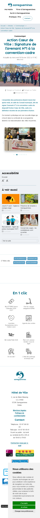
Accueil (3, 26)
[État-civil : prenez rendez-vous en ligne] (28, 331)
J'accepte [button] (24, 503)
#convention (19, 262)
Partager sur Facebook (14, 90)
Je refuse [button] (24, 507)
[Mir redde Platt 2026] (11, 331)
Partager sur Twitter (30, 90)
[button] (3, 142)
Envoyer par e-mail (21, 93)
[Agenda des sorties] (28, 314)
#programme (32, 262)
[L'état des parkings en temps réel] (28, 347)
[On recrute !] (11, 347)
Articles (10, 26)
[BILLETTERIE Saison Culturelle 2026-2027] (11, 297)
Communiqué (20, 26)
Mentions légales (19, 410)
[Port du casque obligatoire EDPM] (28, 297)
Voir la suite (7, 241)
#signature (32, 258)
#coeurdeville (20, 258)
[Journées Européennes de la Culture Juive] (11, 314)
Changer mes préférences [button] (24, 511)
